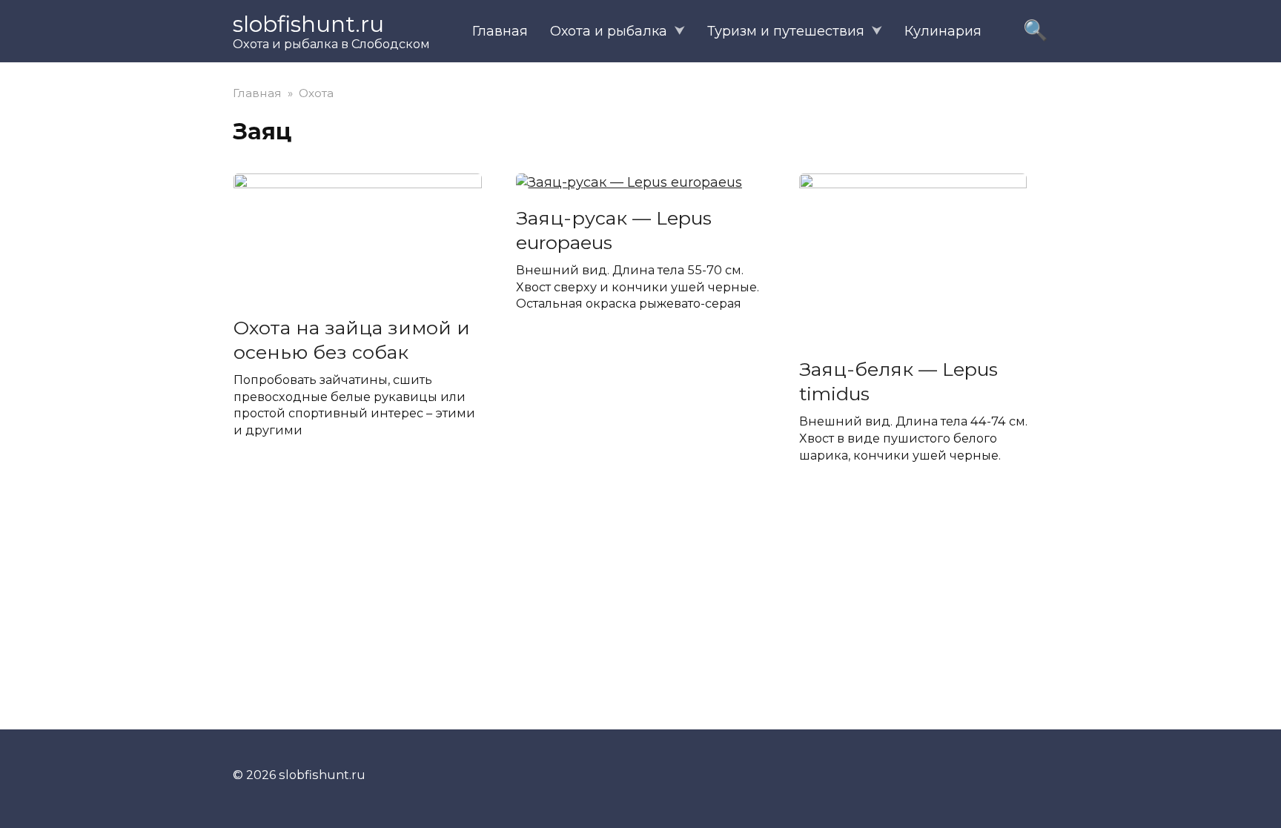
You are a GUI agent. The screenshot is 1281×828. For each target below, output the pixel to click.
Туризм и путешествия (785, 31)
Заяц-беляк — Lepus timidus (898, 381)
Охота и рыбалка (608, 31)
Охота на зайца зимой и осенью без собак (352, 339)
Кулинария (943, 31)
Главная (500, 31)
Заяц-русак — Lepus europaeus (614, 229)
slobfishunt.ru (308, 24)
